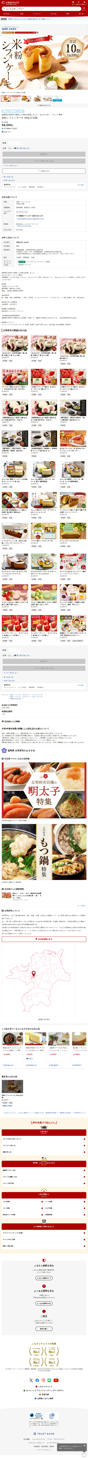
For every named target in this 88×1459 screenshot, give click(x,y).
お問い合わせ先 (9, 180)
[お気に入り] (84, 1455)
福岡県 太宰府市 (7, 1106)
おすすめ (53, 14)
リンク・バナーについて (55, 1439)
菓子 (12, 695)
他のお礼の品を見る (24, 226)
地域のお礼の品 (16, 698)
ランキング (37, 14)
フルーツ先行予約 (8, 1183)
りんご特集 (6, 1208)
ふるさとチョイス (45, 1386)
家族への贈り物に (8, 1246)
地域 (21, 14)
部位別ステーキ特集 (9, 1214)
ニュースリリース (38, 1439)
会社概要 (27, 1439)
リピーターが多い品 (9, 1145)
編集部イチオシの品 (9, 1170)
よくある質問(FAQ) (44, 1303)
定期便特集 (48, 1214)
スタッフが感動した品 (10, 1177)
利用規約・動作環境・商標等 (44, 1446)
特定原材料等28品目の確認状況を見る (30, 219)
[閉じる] (85, 1446)
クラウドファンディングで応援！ (13, 1233)
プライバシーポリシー (36, 1443)
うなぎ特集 (6, 1201)
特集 (67, 14)
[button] (84, 9)
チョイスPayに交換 (9, 1239)
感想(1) (30, 1058)
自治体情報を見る (45, 939)
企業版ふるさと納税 (45, 1398)
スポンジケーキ (37, 697)
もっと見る (81, 905)
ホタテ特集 (48, 1208)
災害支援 (45, 1394)
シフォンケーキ (37, 695)
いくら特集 (48, 1201)
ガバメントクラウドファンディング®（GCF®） (45, 1390)
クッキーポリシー (53, 1443)
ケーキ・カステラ (22, 695)
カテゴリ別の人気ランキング (12, 1139)
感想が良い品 (7, 1152)
